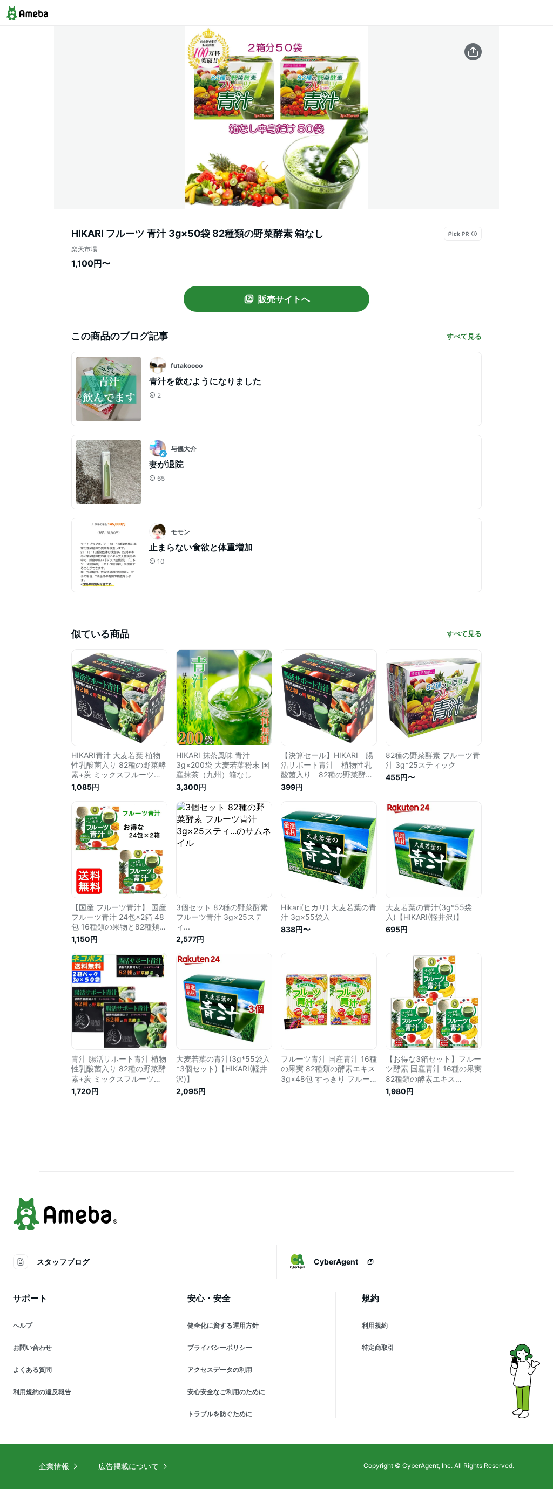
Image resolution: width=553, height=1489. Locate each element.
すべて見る (464, 336)
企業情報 (54, 1466)
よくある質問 (32, 1369)
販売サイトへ (284, 298)
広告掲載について (128, 1466)
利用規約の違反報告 (42, 1392)
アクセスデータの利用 (219, 1369)
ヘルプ (22, 1325)
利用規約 (375, 1325)
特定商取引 (378, 1347)
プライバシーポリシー (219, 1347)
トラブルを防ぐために (219, 1414)
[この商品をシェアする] (473, 51)
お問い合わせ (32, 1347)
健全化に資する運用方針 (223, 1325)
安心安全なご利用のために (226, 1392)
